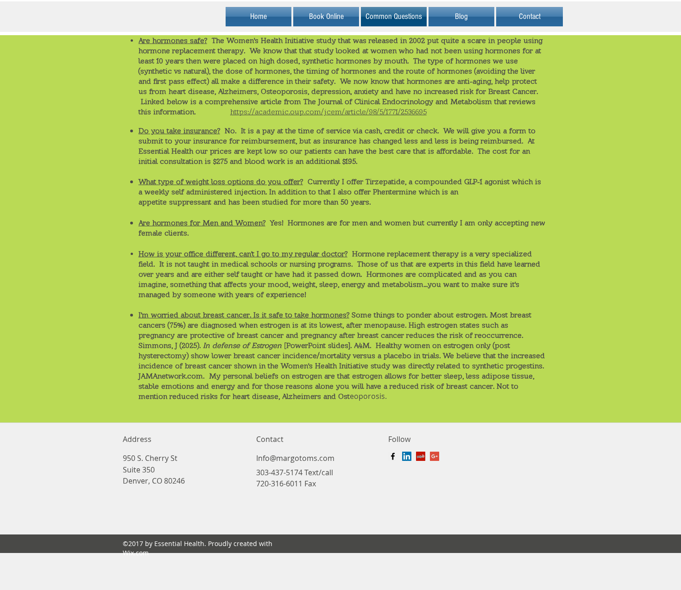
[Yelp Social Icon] (420, 456)
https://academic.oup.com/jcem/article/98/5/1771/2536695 (328, 111)
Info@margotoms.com (295, 458)
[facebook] (392, 456)
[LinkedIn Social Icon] (406, 456)
